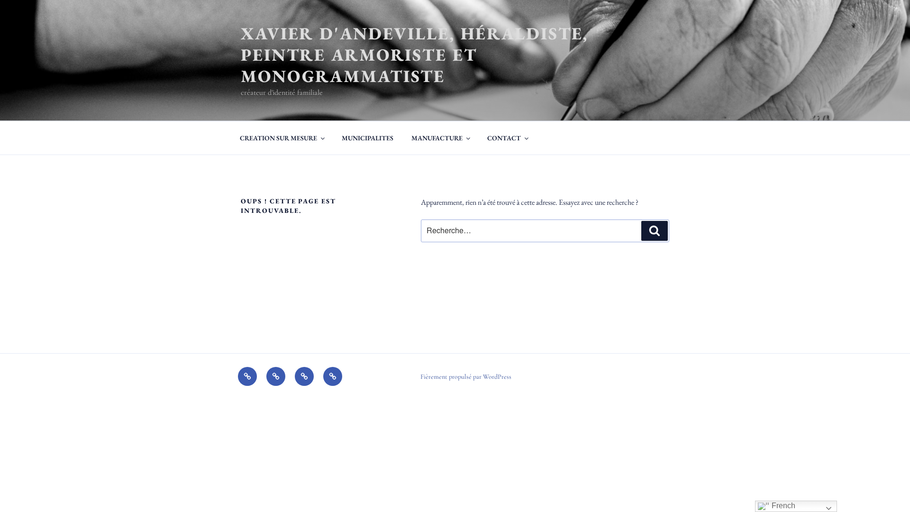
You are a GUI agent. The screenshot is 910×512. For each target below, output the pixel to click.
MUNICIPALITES (367, 138)
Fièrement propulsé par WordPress (465, 377)
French (782, 506)
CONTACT (504, 138)
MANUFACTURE (437, 138)
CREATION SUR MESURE (278, 138)
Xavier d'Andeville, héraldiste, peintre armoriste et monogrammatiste (414, 54)
